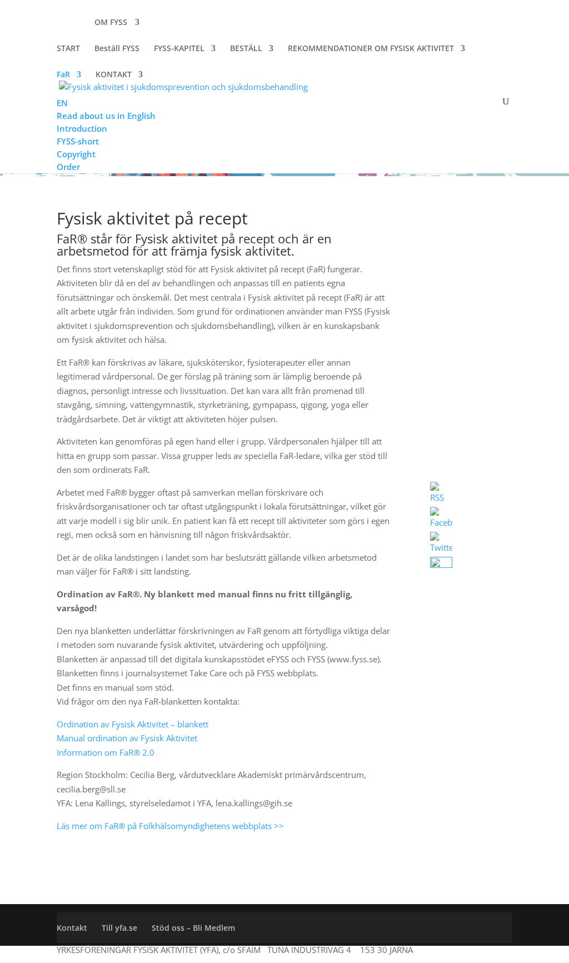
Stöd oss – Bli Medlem (193, 927)
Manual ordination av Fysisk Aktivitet (127, 738)
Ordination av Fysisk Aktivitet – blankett (132, 724)
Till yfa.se (119, 927)
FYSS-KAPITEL (179, 48)
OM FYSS (110, 22)
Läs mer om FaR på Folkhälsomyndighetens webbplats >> (170, 825)
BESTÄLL (246, 48)
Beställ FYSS (116, 48)
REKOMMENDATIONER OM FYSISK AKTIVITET (371, 48)
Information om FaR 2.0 (107, 752)
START (68, 48)
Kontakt (72, 927)
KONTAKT (114, 75)
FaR (63, 75)
